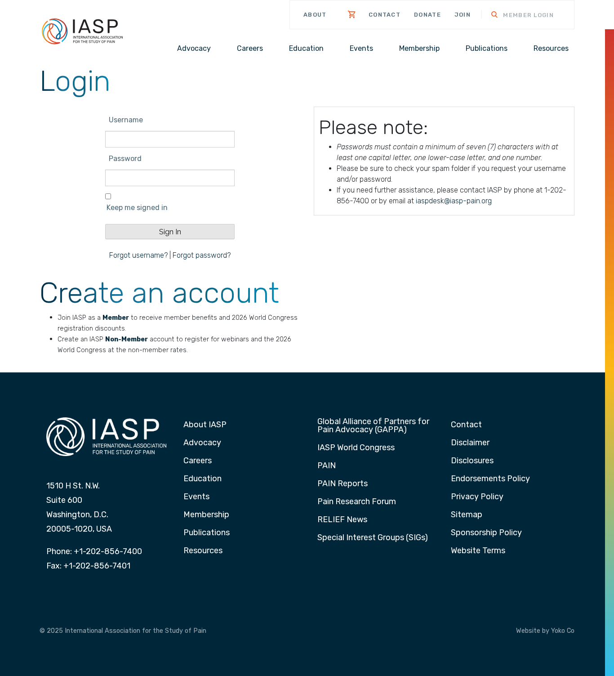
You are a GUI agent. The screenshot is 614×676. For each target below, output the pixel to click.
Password (125, 158)
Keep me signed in (137, 207)
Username (126, 120)
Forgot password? (202, 255)
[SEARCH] (488, 15)
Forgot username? (138, 255)
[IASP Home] (82, 31)
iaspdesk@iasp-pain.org (454, 201)
